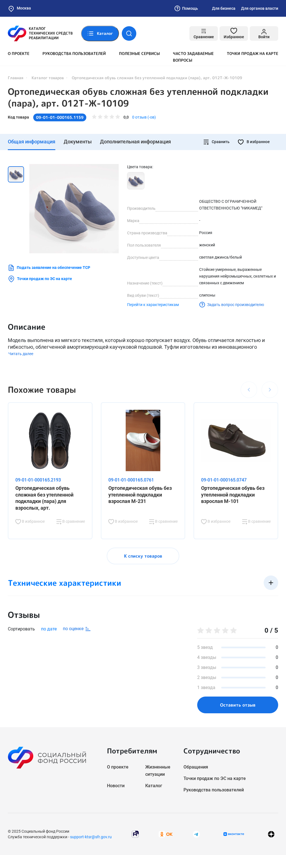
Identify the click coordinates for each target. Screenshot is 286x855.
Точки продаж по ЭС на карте (44, 278)
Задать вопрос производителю (235, 304)
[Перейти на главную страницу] (40, 33)
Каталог (153, 785)
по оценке (74, 628)
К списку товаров (143, 556)
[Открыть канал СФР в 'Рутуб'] (135, 833)
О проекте (18, 53)
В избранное (258, 141)
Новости (116, 785)
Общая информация (31, 141)
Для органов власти (259, 8)
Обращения (195, 767)
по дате (49, 629)
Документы (78, 141)
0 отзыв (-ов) (144, 117)
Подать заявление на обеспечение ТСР (53, 267)
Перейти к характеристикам (153, 304)
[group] (74, 208)
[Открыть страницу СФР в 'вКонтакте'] (234, 834)
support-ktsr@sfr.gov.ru (91, 837)
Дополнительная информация (135, 141)
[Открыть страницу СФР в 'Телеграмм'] (196, 833)
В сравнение (73, 521)
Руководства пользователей (74, 53)
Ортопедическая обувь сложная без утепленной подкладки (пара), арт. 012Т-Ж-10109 (138, 97)
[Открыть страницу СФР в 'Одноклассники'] (166, 833)
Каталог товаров (48, 77)
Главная (15, 77)
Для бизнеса (223, 8)
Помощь (190, 8)
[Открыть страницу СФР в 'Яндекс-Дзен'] (271, 833)
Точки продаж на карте (252, 53)
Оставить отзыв (238, 705)
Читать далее (20, 353)
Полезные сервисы (139, 53)
